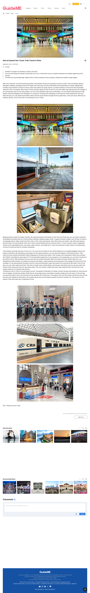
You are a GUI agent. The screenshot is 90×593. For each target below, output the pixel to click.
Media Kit (74, 583)
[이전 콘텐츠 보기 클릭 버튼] (80, 428)
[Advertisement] (45, 464)
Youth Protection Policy (19, 583)
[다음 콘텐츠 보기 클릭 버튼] (86, 428)
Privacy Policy (30, 582)
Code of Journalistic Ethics (33, 583)
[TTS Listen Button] (85, 60)
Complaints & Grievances (47, 583)
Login (69, 4)
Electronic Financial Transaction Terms (60, 582)
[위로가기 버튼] (85, 589)
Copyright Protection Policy (42, 582)
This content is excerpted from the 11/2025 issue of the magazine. (75, 413)
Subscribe (76, 4)
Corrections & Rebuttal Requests (62, 583)
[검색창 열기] (85, 8)
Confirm (82, 514)
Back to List (80, 417)
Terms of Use (23, 582)
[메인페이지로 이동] (12, 8)
